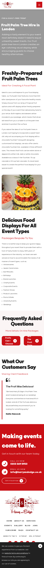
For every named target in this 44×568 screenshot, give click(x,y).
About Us (19, 521)
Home (9, 521)
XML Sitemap (35, 536)
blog (28, 526)
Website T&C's (10, 536)
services (31, 521)
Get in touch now (11, 481)
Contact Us (32, 530)
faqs (21, 530)
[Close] (40, 546)
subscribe (11, 530)
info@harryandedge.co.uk (26, 472)
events (8, 526)
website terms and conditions (16, 553)
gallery (18, 526)
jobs (35, 526)
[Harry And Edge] (13, 5)
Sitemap (23, 536)
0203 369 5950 (18, 463)
